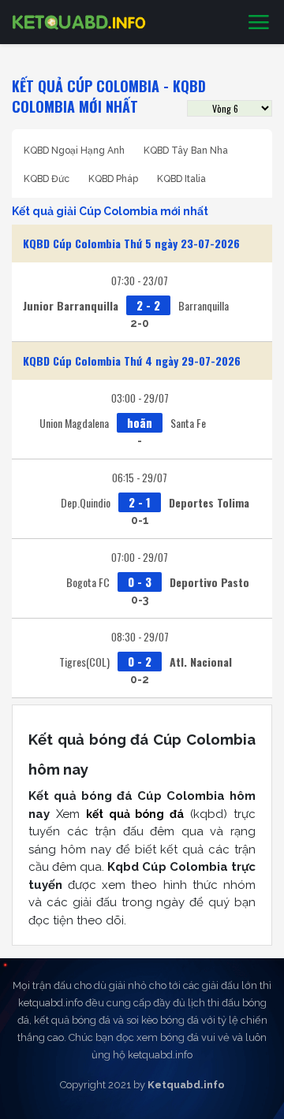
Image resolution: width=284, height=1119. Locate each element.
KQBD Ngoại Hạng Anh (74, 150)
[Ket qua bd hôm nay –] (79, 22)
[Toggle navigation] (258, 23)
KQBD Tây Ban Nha (186, 150)
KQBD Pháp (113, 178)
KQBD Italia (181, 178)
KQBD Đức (46, 178)
